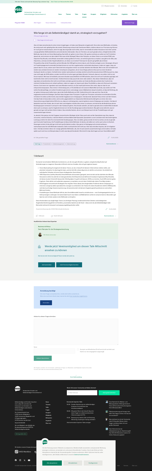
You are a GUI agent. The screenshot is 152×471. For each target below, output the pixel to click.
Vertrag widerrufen (21, 434)
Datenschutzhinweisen (81, 454)
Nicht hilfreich (58, 216)
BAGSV (30, 425)
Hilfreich (42, 216)
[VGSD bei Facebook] (15, 460)
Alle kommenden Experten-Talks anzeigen (79, 422)
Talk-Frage (38, 144)
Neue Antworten (51, 23)
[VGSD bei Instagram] (20, 460)
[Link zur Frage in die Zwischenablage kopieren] (109, 137)
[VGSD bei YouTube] (29, 461)
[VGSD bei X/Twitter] (25, 461)
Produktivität (46, 144)
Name (35, 347)
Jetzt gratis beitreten (109, 393)
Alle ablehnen (72, 463)
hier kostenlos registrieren (78, 296)
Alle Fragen (37, 23)
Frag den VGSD (20, 23)
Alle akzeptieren (52, 463)
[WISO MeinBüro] (23, 452)
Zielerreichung (71, 144)
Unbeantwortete (66, 23)
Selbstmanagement (58, 144)
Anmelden (46, 303)
